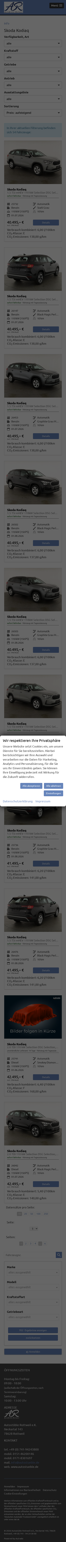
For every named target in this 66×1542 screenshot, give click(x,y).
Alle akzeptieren (31, 785)
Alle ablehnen (53, 785)
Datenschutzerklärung (18, 801)
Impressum (43, 801)
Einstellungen (53, 793)
